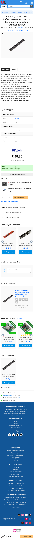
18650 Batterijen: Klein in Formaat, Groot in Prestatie (16, 502)
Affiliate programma (16, 488)
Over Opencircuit (16, 464)
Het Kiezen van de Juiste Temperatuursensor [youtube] (16, 500)
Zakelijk (15, 421)
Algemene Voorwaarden (15, 455)
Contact (15, 423)
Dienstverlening (15, 481)
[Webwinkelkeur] (17, 530)
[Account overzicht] (24, 2)
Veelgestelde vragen (16, 476)
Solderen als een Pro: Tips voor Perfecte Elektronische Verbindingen (16, 497)
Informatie (15, 448)
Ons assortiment (15, 472)
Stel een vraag (12, 269)
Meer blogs (16, 507)
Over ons (16, 467)
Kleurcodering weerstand (16, 490)
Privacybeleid (15, 458)
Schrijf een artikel (15, 486)
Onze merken (15, 474)
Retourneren (15, 453)
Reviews (15, 469)
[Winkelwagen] (30, 2)
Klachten (16, 460)
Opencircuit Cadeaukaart (15, 483)
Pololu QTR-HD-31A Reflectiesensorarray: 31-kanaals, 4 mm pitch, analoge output (22, 293)
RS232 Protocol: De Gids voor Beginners (16, 504)
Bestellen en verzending (15, 450)
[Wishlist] (19, 2)
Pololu (17, 118)
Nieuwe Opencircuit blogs (15, 495)
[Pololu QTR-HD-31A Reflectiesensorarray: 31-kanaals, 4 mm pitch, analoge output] (8, 299)
